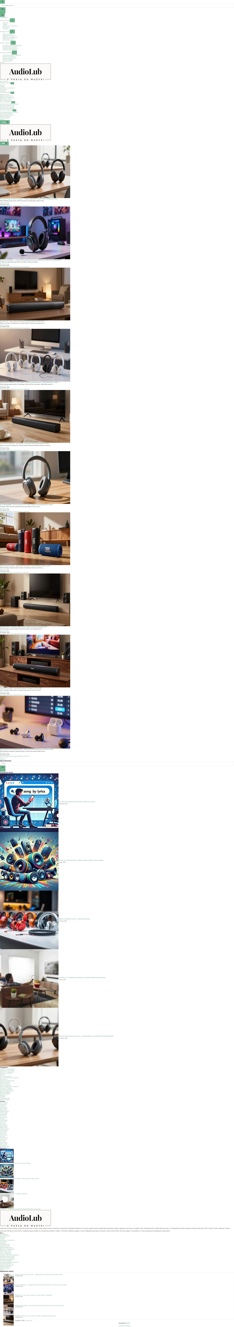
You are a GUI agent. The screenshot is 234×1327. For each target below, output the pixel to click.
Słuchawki (2, 85)
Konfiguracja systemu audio (7, 105)
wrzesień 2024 (3, 1130)
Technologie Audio (5, 92)
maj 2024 (2, 1136)
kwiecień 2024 (3, 1138)
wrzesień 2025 (3, 1113)
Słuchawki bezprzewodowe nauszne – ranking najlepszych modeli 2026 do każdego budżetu (29, 199)
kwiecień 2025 (3, 1120)
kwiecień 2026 (3, 1102)
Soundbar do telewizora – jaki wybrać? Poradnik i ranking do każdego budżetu (24, 443)
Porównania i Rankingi (6, 110)
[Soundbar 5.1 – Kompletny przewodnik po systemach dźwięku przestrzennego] (29, 950)
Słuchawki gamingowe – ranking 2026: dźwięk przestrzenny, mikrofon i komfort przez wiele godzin (30, 260)
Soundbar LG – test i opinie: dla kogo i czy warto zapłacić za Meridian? (22, 321)
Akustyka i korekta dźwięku (7, 107)
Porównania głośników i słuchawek (9, 112)
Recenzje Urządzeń (5, 83)
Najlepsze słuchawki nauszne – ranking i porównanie (74, 919)
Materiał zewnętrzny (5, 1082)
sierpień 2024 (3, 1132)
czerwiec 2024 (3, 1135)
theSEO (128, 1323)
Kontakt (2, 119)
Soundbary (3, 91)
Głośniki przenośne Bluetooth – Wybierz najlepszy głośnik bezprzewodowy (80, 860)
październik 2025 (4, 1111)
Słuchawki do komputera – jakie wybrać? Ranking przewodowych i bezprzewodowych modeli (29, 382)
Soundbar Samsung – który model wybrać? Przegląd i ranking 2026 (21, 688)
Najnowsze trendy (4, 94)
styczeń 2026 (3, 1107)
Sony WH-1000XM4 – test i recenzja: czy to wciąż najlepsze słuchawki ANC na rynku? (26, 504)
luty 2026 (2, 1105)
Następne (2, 759)
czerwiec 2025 (3, 1117)
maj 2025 (2, 1119)
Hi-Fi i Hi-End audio (5, 100)
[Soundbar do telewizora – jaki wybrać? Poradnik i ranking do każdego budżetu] (35, 390)
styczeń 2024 (3, 1142)
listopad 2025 (3, 1110)
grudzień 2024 (3, 1126)
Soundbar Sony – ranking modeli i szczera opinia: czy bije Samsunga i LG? (23, 627)
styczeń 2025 (3, 1124)
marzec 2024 (3, 1139)
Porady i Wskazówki (5, 102)
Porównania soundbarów (6, 113)
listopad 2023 (3, 1145)
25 (6, 757)
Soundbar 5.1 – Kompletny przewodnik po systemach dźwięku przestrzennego (81, 977)
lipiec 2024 (3, 1133)
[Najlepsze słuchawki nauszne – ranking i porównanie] (29, 891)
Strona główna (3, 81)
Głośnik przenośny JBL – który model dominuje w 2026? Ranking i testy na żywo (25, 566)
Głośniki (2, 86)
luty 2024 (2, 1140)
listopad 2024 (3, 1127)
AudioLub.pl (29, 1320)
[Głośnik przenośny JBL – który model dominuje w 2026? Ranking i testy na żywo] (35, 513)
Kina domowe (3, 89)
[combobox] (117, 764)
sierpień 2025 (3, 1114)
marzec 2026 (3, 1104)
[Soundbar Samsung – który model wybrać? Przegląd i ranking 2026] (35, 635)
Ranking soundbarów (5, 116)
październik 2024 (4, 1129)
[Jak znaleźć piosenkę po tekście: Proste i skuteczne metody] (29, 774)
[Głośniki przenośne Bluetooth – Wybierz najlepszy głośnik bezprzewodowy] (29, 832)
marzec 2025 (3, 1121)
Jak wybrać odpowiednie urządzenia (9, 104)
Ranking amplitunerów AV (7, 115)
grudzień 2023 (3, 1143)
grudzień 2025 (3, 1108)
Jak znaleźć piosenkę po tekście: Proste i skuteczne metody (76, 801)
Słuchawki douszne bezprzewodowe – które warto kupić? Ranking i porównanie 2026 (26, 749)
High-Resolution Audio (6, 96)
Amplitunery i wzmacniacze (7, 88)
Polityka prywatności (125, 1325)
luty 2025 (2, 1123)
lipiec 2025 (3, 1116)
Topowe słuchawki (5, 118)
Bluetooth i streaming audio (7, 97)
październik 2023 (4, 1146)
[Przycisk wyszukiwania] (2, 768)
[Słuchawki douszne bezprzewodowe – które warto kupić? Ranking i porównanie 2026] (35, 696)
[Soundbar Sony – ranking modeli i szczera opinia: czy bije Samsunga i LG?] (35, 574)
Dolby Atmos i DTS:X (6, 99)
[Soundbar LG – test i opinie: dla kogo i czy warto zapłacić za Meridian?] (35, 268)
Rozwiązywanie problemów (7, 108)
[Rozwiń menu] (12, 83)
